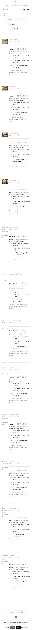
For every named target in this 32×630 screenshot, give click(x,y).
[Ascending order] (24, 19)
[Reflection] (5, 86)
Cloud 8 (14, 612)
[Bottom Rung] (5, 180)
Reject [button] (18, 627)
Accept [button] (12, 627)
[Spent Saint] (5, 508)
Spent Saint (13, 508)
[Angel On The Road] (5, 321)
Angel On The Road (15, 321)
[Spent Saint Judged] (5, 274)
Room (11, 368)
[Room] (5, 367)
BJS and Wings (14, 133)
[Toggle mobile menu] (28, 10)
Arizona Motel (13, 414)
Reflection (12, 86)
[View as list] (17, 28)
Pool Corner (13, 39)
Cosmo (11, 461)
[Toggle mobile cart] (24, 10)
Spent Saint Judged (15, 274)
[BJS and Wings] (5, 133)
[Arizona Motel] (5, 414)
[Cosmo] (5, 461)
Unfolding (12, 555)
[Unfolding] (5, 555)
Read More (24, 627)
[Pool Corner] (5, 39)
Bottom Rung (13, 180)
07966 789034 (10, 5)
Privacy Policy (20, 612)
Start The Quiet (14, 227)
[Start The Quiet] (5, 227)
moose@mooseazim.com (21, 5)
